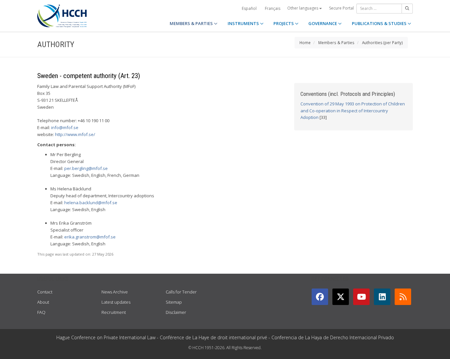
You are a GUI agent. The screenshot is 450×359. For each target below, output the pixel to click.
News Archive (114, 292)
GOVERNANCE (323, 23)
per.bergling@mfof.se (86, 168)
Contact (44, 292)
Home (305, 42)
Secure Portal (341, 8)
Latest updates (115, 302)
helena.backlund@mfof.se (90, 203)
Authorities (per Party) (382, 42)
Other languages (303, 8)
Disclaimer (176, 312)
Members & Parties (336, 42)
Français (272, 8)
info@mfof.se (64, 127)
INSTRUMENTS (244, 23)
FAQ (41, 312)
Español (249, 8)
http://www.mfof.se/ (75, 134)
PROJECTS (284, 23)
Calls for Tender (181, 292)
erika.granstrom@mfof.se (90, 237)
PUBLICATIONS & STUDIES (380, 23)
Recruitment (113, 312)
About (43, 302)
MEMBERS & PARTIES (192, 23)
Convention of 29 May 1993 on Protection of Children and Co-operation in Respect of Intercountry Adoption (352, 111)
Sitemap (174, 302)
